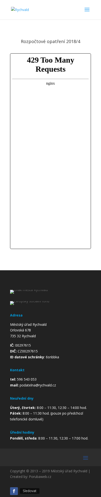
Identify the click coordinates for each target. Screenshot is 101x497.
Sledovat (30, 490)
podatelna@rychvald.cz (38, 385)
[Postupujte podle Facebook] (14, 491)
